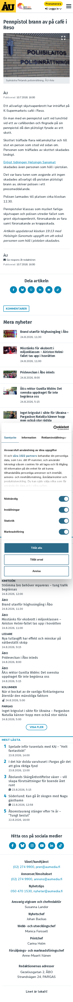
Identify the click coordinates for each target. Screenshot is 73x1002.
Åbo (5, 600)
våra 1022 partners (25, 455)
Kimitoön (8, 581)
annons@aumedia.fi (48, 879)
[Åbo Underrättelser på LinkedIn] (51, 845)
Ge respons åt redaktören (21, 260)
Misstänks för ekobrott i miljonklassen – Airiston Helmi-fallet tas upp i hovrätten (31, 623)
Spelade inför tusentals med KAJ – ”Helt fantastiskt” (38, 751)
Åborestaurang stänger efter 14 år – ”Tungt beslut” (35, 815)
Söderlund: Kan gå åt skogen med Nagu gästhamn (38, 800)
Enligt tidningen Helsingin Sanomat (29, 162)
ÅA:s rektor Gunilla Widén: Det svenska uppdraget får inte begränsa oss (30, 677)
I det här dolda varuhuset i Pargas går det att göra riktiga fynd (40, 766)
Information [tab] (29, 437)
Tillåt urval (36, 559)
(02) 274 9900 (23, 867)
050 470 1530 (21, 891)
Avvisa (36, 571)
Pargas (7, 706)
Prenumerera (53, 3)
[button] (53, 8)
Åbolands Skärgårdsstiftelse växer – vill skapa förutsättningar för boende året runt (38, 783)
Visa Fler (36, 727)
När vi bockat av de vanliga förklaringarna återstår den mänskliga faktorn (33, 696)
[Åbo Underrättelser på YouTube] (41, 845)
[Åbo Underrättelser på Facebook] (12, 845)
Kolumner (9, 687)
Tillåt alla (36, 547)
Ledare (7, 634)
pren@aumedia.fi (48, 867)
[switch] (64, 510)
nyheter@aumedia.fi (48, 891)
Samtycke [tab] (10, 437)
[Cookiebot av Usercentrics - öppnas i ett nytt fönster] (53, 428)
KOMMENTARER (16, 308)
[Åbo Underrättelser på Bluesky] (22, 845)
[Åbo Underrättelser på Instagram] (32, 845)
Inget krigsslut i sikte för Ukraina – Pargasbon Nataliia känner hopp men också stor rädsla (35, 715)
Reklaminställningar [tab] (53, 437)
